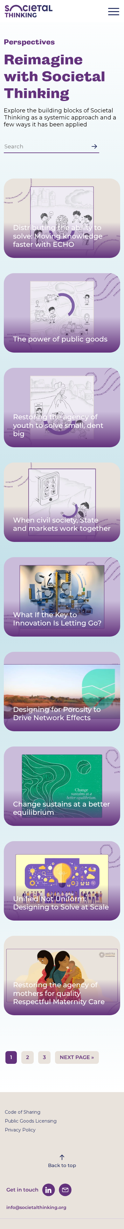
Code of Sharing (22, 1112)
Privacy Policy (20, 1130)
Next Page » (77, 1057)
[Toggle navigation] (116, 13)
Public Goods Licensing (31, 1121)
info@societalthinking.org (36, 1207)
